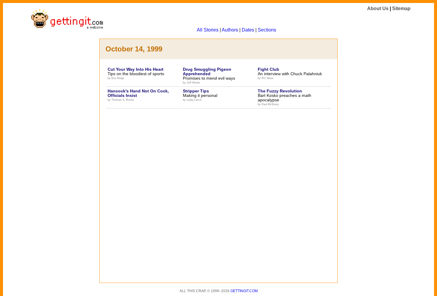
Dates (248, 29)
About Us (378, 8)
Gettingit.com (244, 291)
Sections (267, 29)
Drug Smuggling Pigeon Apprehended (207, 71)
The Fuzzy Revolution (280, 91)
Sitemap (401, 8)
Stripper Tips (196, 91)
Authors (230, 29)
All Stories (207, 29)
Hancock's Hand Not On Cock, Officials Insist (138, 93)
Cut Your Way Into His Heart (136, 69)
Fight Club (268, 69)
